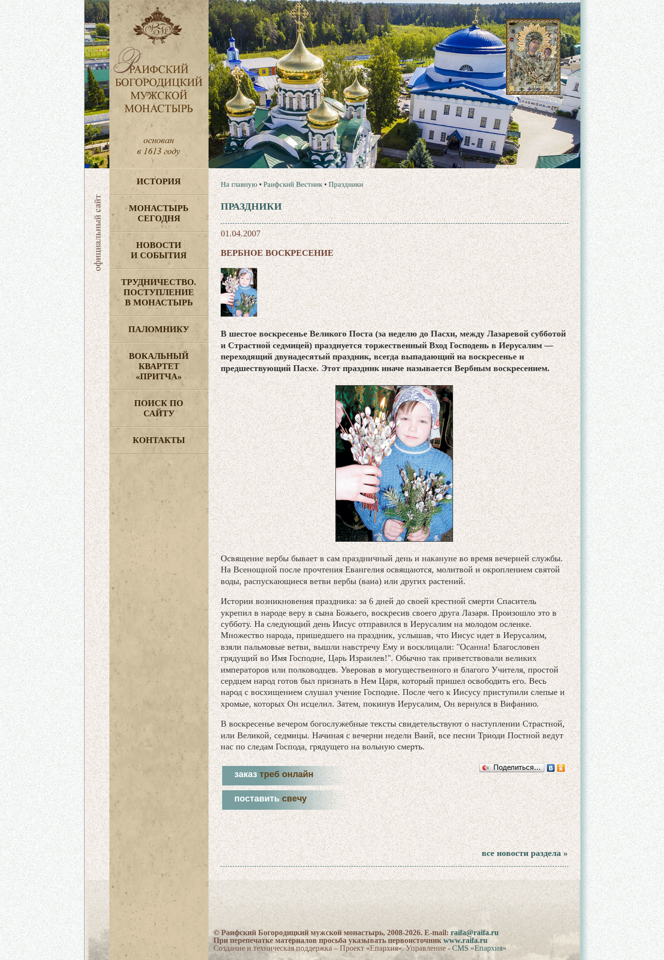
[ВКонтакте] (551, 768)
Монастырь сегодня (159, 213)
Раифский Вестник (292, 184)
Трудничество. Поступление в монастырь (158, 292)
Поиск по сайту (158, 408)
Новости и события (159, 250)
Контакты (159, 440)
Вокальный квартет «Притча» (159, 366)
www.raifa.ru (465, 940)
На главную (239, 184)
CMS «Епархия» (479, 948)
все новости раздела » (525, 853)
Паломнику (158, 329)
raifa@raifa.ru (475, 932)
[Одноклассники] (561, 768)
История (159, 181)
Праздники (346, 184)
